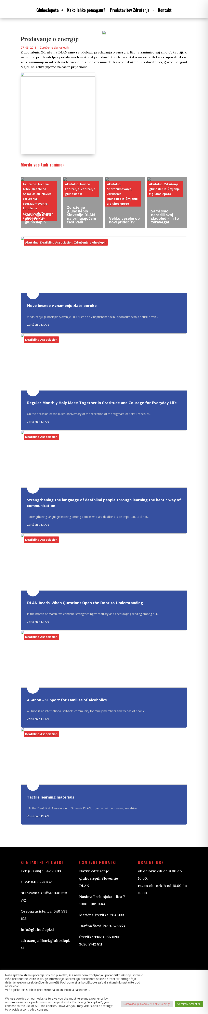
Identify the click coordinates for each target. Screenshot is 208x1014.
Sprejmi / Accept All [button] (188, 1004)
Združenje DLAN (38, 324)
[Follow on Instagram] (102, 960)
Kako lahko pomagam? (86, 10)
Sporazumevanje (35, 204)
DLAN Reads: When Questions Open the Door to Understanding (85, 602)
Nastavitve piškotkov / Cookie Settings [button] (147, 1004)
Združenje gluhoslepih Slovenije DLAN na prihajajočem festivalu (81, 214)
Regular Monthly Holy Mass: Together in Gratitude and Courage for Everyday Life (102, 402)
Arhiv (26, 189)
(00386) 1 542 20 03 (44, 871)
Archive (43, 184)
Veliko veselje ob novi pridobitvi (124, 220)
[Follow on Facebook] (86, 960)
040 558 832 (41, 882)
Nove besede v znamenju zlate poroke (62, 305)
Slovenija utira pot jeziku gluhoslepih (38, 218)
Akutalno (29, 184)
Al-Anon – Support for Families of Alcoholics (67, 699)
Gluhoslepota (47, 10)
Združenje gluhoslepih (54, 47)
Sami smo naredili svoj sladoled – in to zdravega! (165, 216)
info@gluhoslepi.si (37, 929)
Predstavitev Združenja (130, 10)
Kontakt (165, 10)
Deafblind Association (56, 243)
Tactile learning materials (50, 797)
